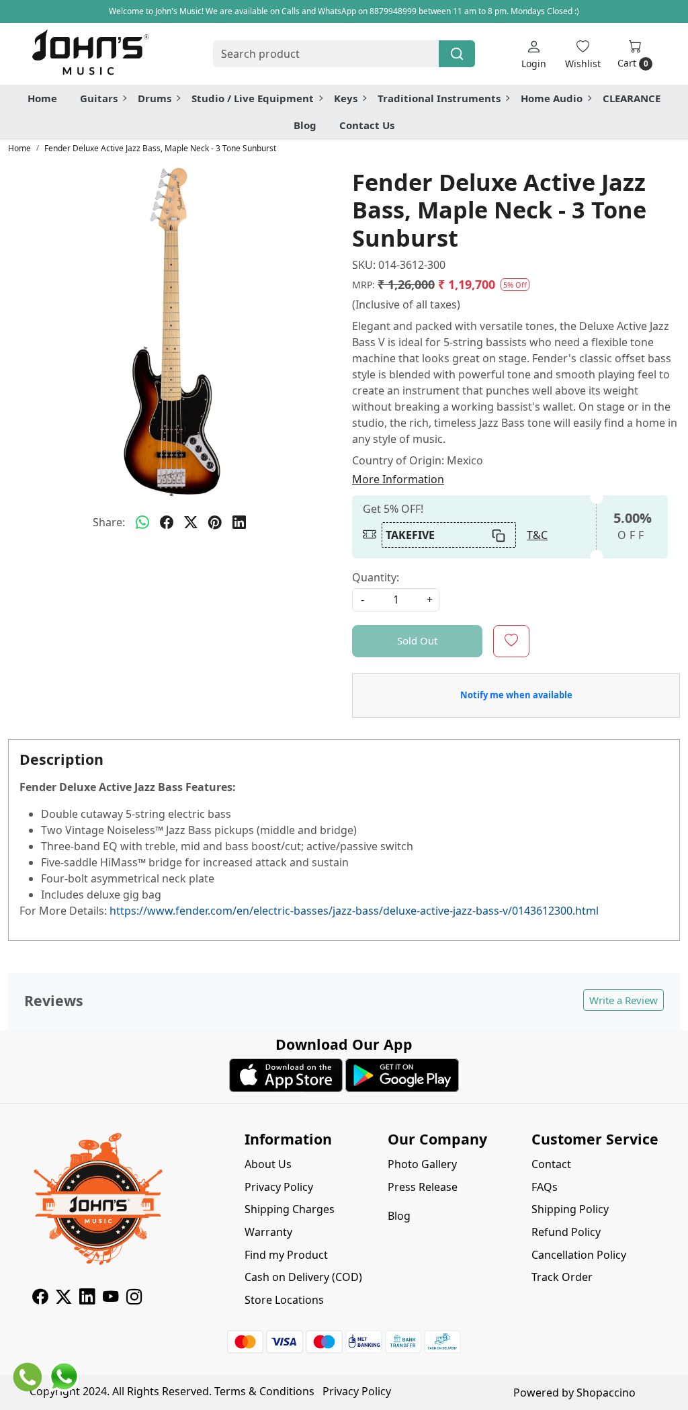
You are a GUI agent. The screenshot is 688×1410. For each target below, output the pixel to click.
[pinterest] (215, 522)
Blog (305, 125)
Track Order (562, 1277)
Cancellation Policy (578, 1254)
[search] (457, 53)
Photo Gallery (422, 1164)
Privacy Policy (279, 1186)
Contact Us (366, 125)
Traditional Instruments (439, 98)
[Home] (90, 54)
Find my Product (286, 1254)
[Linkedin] (87, 1298)
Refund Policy (566, 1232)
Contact (551, 1164)
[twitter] (191, 522)
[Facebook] (40, 1298)
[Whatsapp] (142, 522)
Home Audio (552, 98)
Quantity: (375, 577)
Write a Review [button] (623, 1000)
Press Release (423, 1186)
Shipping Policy (570, 1209)
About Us (268, 1164)
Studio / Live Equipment (252, 98)
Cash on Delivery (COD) (303, 1277)
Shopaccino (606, 1392)
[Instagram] (134, 1298)
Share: (109, 522)
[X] (63, 1298)
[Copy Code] (499, 535)
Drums (154, 98)
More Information (398, 479)
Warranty (268, 1232)
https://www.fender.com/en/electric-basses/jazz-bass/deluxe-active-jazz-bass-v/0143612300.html (354, 910)
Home (42, 98)
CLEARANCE (631, 98)
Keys (345, 98)
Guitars (99, 98)
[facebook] (167, 522)
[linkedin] (239, 522)
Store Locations (284, 1299)
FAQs (544, 1186)
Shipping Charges (290, 1209)
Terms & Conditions (264, 1391)
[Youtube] (110, 1298)
